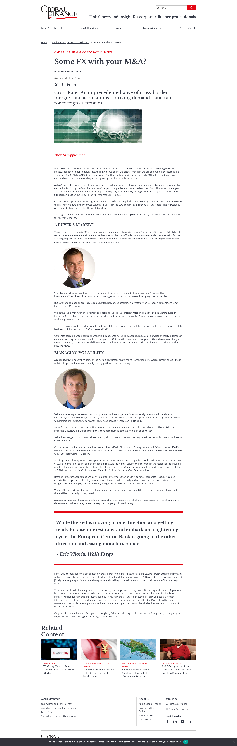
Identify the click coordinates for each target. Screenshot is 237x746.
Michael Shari (72, 78)
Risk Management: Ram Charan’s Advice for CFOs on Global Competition (176, 669)
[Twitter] (57, 85)
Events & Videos (152, 28)
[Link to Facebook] (167, 721)
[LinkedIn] (69, 85)
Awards (120, 28)
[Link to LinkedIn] (175, 721)
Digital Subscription (179, 709)
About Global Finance (150, 703)
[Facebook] (63, 85)
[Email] (75, 85)
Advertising (186, 28)
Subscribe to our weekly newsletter (59, 716)
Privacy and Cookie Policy (148, 709)
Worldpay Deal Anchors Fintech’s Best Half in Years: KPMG (58, 669)
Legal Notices (146, 719)
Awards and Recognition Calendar (58, 707)
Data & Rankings (88, 28)
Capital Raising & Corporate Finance (70, 42)
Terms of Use (146, 715)
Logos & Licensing (50, 712)
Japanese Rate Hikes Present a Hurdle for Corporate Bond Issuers (98, 673)
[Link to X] (190, 721)
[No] (233, 742)
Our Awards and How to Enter (56, 703)
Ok (185, 742)
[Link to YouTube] (182, 721)
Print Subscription (178, 703)
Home (44, 42)
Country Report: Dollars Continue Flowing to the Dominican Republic (136, 673)
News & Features (50, 28)
